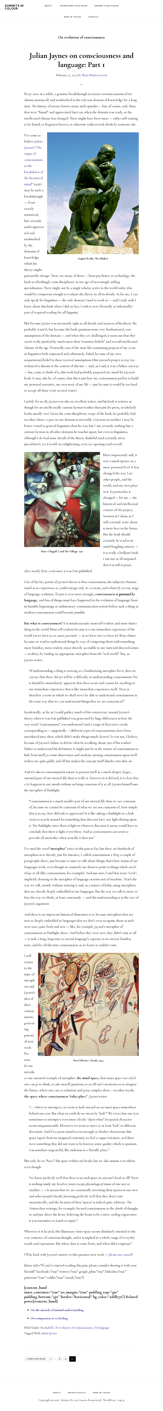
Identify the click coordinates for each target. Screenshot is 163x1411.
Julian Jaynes (49, 1333)
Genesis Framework (89, 1400)
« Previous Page (36, 1360)
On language (101, 1328)
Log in (121, 1400)
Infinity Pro (67, 1400)
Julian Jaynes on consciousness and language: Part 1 (81, 60)
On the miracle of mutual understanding (57, 1310)
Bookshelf (46, 1328)
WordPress (109, 1400)
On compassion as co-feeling (49, 1318)
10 (73, 1359)
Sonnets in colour (14, 7)
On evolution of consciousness (73, 1328)
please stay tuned (120, 1255)
